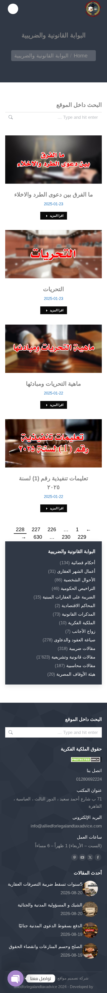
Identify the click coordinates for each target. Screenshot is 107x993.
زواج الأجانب (83, 631)
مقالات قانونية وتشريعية (73, 657)
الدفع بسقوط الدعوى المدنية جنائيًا (50, 925)
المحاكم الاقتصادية (78, 605)
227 (36, 529)
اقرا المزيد (56, 216)
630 (38, 537)
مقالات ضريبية (82, 648)
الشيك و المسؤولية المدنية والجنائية (50, 905)
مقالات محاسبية (80, 665)
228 (20, 529)
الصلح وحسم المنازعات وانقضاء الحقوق (45, 946)
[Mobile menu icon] (13, 9)
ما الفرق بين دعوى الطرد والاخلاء (53, 194)
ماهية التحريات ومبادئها (53, 383)
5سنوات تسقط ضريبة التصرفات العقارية (45, 884)
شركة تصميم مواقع (72, 978)
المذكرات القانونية (78, 614)
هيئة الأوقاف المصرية (75, 674)
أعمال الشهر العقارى (76, 571)
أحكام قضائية (83, 562)
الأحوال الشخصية (79, 579)
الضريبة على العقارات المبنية (69, 597)
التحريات (53, 289)
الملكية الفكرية (81, 622)
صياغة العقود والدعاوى (74, 639)
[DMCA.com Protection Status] (86, 760)
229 (82, 537)
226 (52, 529)
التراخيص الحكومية (78, 588)
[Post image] (90, 888)
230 (66, 537)
